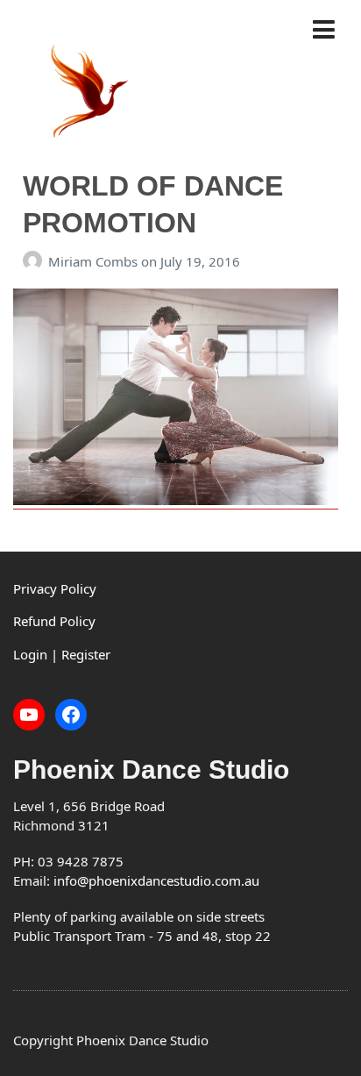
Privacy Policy (54, 588)
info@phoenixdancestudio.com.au (156, 880)
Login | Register (61, 654)
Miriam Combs (94, 261)
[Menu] (329, 30)
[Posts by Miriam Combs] (35, 261)
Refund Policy (54, 621)
